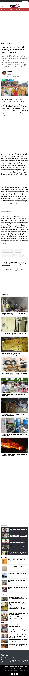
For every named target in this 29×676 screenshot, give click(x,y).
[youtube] (27, 1)
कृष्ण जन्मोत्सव (10, 255)
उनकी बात (12, 9)
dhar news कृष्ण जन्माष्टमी (7, 251)
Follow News (19, 668)
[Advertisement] (14, 26)
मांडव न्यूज (21, 255)
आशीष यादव (9, 71)
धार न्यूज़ (16, 255)
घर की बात (18, 9)
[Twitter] (25, 1)
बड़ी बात (24, 9)
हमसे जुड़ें (13, 668)
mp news (4, 255)
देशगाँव (8, 668)
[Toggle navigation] (2, 6)
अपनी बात (6, 9)
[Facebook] (23, 1)
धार (7, 73)
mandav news (18, 251)
